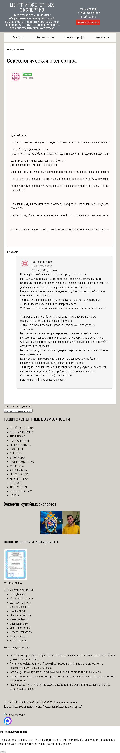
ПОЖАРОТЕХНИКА (20, 445)
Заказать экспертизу (88, 22)
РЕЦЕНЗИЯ (16, 482)
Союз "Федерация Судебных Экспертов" (59, 706)
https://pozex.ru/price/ (60, 375)
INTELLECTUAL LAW (21, 491)
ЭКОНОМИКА (17, 457)
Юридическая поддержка (18, 406)
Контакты (102, 37)
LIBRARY (14, 495)
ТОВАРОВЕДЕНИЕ (20, 440)
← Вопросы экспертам (17, 49)
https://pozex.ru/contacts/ (52, 379)
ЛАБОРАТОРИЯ (18, 487)
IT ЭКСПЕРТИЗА (19, 474)
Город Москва (18, 594)
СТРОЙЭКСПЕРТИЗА (21, 428)
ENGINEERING (17, 436)
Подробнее (64, 744)
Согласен (3, 751)
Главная (17, 37)
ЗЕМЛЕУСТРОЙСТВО (21, 432)
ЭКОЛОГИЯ (16, 449)
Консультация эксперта (17, 647)
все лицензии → (13, 583)
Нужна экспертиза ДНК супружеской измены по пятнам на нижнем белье (60, 672)
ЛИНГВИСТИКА (19, 478)
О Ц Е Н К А (16, 453)
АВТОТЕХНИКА (18, 470)
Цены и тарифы (74, 37)
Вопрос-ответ (46, 37)
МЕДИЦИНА (17, 466)
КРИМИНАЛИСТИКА (22, 461)
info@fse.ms (88, 16)
